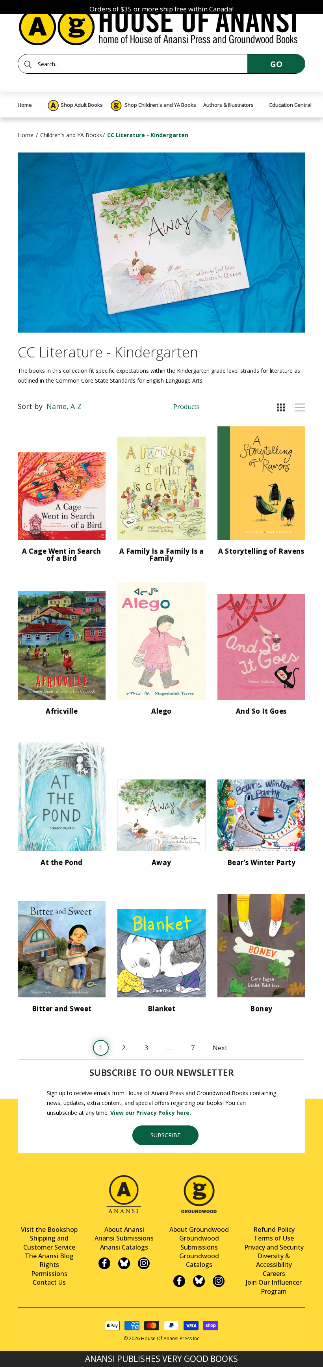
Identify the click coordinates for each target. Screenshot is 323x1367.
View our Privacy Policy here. (150, 1112)
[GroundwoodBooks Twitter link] (199, 1281)
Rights (49, 1264)
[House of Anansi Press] (161, 25)
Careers (274, 1273)
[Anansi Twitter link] (124, 1263)
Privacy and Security (274, 1247)
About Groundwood (199, 1229)
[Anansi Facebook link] (104, 1263)
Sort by (30, 406)
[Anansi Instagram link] (144, 1263)
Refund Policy (274, 1229)
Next (220, 1047)
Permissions (49, 1273)
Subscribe (165, 1135)
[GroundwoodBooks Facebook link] (179, 1281)
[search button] (28, 64)
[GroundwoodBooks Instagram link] (219, 1281)
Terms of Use (274, 1238)
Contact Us (49, 1282)
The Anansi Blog (49, 1256)
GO (276, 64)
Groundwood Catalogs (199, 1260)
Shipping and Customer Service (49, 1242)
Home (25, 135)
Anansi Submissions (124, 1238)
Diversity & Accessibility (274, 1260)
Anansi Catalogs (124, 1247)
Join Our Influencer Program (274, 1286)
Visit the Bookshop (49, 1229)
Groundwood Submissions (199, 1242)
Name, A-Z (64, 406)
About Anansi (124, 1229)
